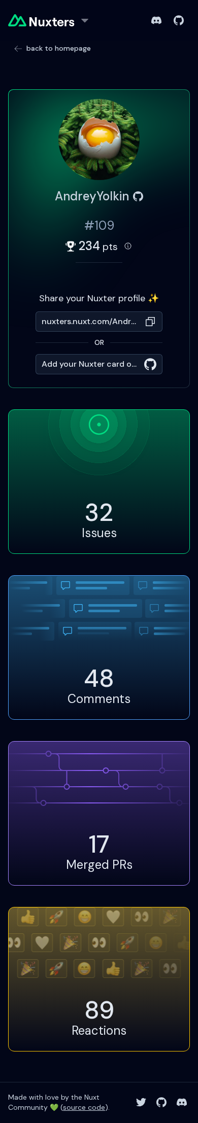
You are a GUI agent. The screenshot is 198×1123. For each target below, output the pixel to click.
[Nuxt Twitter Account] (141, 1102)
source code (84, 1107)
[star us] (179, 20)
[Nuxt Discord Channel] (182, 1102)
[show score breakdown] (128, 246)
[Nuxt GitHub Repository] (161, 1102)
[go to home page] (41, 20)
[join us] (156, 20)
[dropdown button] (85, 20)
